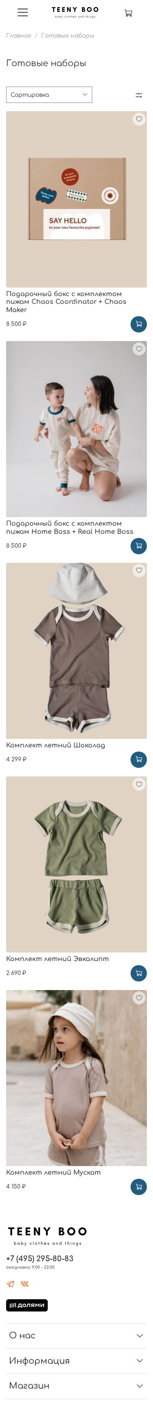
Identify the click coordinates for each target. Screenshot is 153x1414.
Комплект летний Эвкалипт (57, 959)
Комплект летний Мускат (53, 1172)
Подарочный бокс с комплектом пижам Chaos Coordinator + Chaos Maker (66, 302)
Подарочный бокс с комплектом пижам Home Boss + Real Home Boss (69, 527)
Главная (18, 36)
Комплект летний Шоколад (55, 745)
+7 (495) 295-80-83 (39, 1259)
